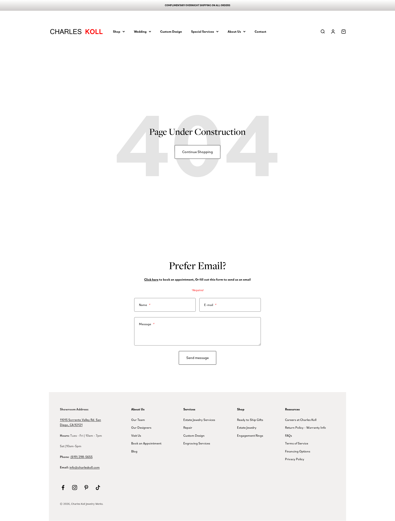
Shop (116, 31)
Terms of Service (296, 443)
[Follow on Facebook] (63, 487)
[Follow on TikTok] (98, 487)
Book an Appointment (146, 443)
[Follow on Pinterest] (86, 487)
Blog (134, 451)
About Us (234, 31)
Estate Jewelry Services (199, 420)
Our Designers (141, 427)
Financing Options (297, 451)
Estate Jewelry (246, 427)
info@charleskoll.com (84, 467)
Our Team (138, 420)
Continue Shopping (197, 151)
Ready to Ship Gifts (250, 420)
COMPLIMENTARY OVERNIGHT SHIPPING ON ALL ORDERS (197, 5)
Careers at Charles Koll (300, 420)
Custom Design (171, 31)
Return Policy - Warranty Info (305, 427)
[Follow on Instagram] (75, 487)
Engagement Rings (250, 435)
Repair (187, 427)
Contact (260, 31)
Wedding (140, 31)
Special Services (202, 31)
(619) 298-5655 (81, 457)
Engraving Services (196, 443)
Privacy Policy (294, 459)
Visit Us (136, 435)
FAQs (288, 435)
